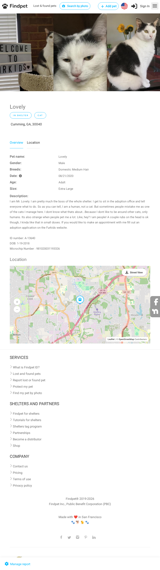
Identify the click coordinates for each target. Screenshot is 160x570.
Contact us (20, 466)
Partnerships (21, 433)
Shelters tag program (27, 426)
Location (33, 142)
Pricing (17, 473)
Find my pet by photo (27, 393)
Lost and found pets (27, 374)
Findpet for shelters (26, 413)
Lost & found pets (44, 6)
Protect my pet (23, 386)
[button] (77, 296)
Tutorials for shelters (27, 420)
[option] (26, 52)
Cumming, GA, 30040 (26, 124)
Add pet (110, 6)
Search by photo (77, 6)
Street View (136, 272)
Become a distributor (27, 439)
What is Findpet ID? (26, 367)
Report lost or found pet (29, 380)
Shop (16, 446)
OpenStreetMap (126, 339)
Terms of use (22, 479)
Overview (16, 142)
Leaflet (111, 339)
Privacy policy (22, 485)
